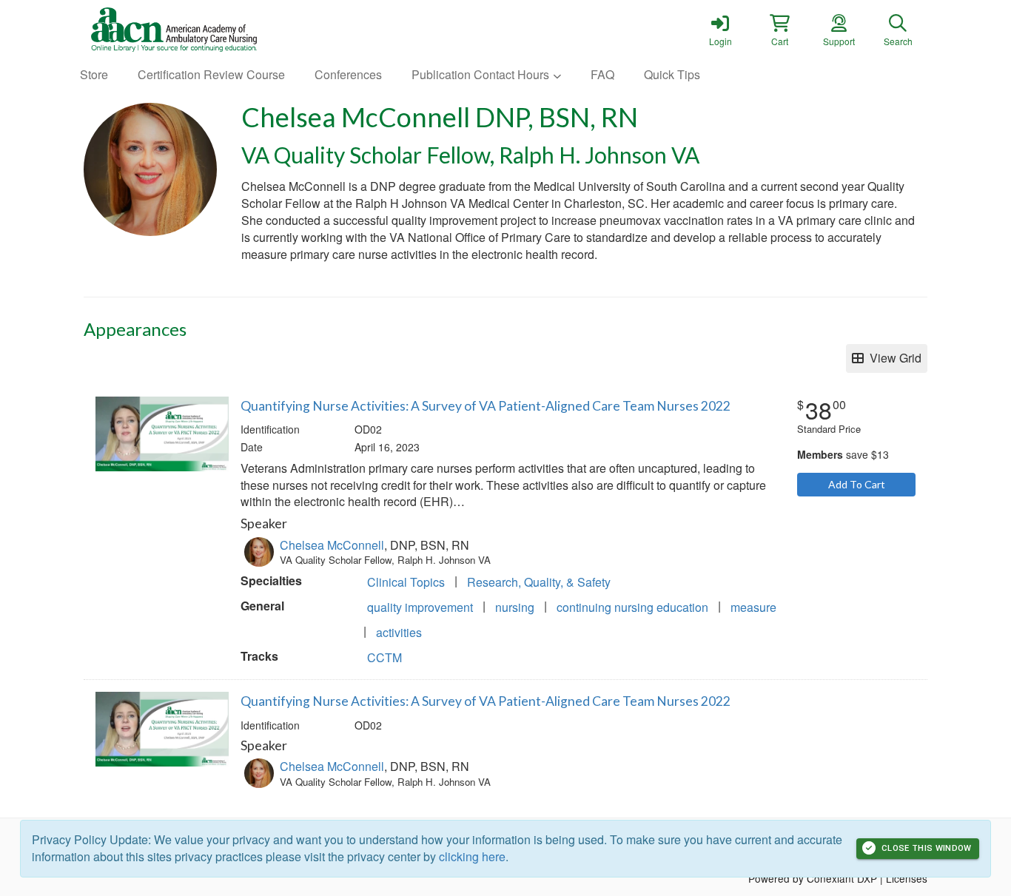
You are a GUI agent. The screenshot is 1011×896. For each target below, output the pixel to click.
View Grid (892, 357)
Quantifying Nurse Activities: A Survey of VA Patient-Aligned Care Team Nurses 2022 (485, 406)
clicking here (472, 856)
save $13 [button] (843, 454)
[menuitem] (94, 75)
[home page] (224, 29)
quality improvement (420, 607)
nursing (514, 607)
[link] (720, 29)
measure (753, 607)
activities (399, 632)
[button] (779, 29)
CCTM (384, 657)
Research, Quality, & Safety (539, 581)
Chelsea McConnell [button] (332, 544)
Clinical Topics (406, 581)
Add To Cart (856, 484)
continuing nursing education (632, 607)
